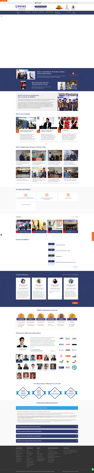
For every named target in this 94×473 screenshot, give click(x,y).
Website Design (65, 471)
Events (28, 456)
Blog (61, 2)
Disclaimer (49, 471)
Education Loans (19, 456)
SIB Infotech (77, 471)
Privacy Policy (37, 471)
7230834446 (44, 9)
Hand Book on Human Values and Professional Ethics (53, 457)
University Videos (51, 462)
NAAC (71, 2)
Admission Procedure (19, 450)
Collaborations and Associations (53, 453)
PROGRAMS (41, 12)
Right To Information (30, 461)
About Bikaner (18, 461)
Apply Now (18, 451)
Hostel (28, 450)
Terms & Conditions (43, 471)
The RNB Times (39, 456)
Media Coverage (40, 453)
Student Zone (29, 451)
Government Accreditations (52, 451)
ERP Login (74, 13)
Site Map (52, 471)
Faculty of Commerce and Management (70, 451)
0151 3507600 (38, 8)
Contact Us (67, 2)
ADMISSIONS (27, 12)
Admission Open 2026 (40, 6)
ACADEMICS (34, 12)
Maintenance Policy (19, 453)
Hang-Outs (28, 459)
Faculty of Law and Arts (68, 453)
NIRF (46, 2)
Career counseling (51, 459)
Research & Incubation (57, 13)
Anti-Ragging (75, 2)
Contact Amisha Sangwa (23, 288)
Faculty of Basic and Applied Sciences (70, 450)
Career (64, 2)
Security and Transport (30, 464)
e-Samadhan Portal (30, 462)
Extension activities (51, 460)
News (38, 450)
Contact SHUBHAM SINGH (39, 288)
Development (71, 471)
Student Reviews (19, 459)
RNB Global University (34, 414)
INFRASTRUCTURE (49, 12)
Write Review (75, 274)
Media (58, 2)
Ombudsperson (29, 465)
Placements (49, 2)
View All (75, 266)
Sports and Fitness (30, 453)
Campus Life (54, 2)
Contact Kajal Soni (70, 288)
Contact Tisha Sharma (55, 288)
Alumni (28, 467)
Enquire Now (92, 236)
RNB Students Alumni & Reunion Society (41, 460)
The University (50, 450)
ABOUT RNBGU (18, 13)
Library (69, 12)
